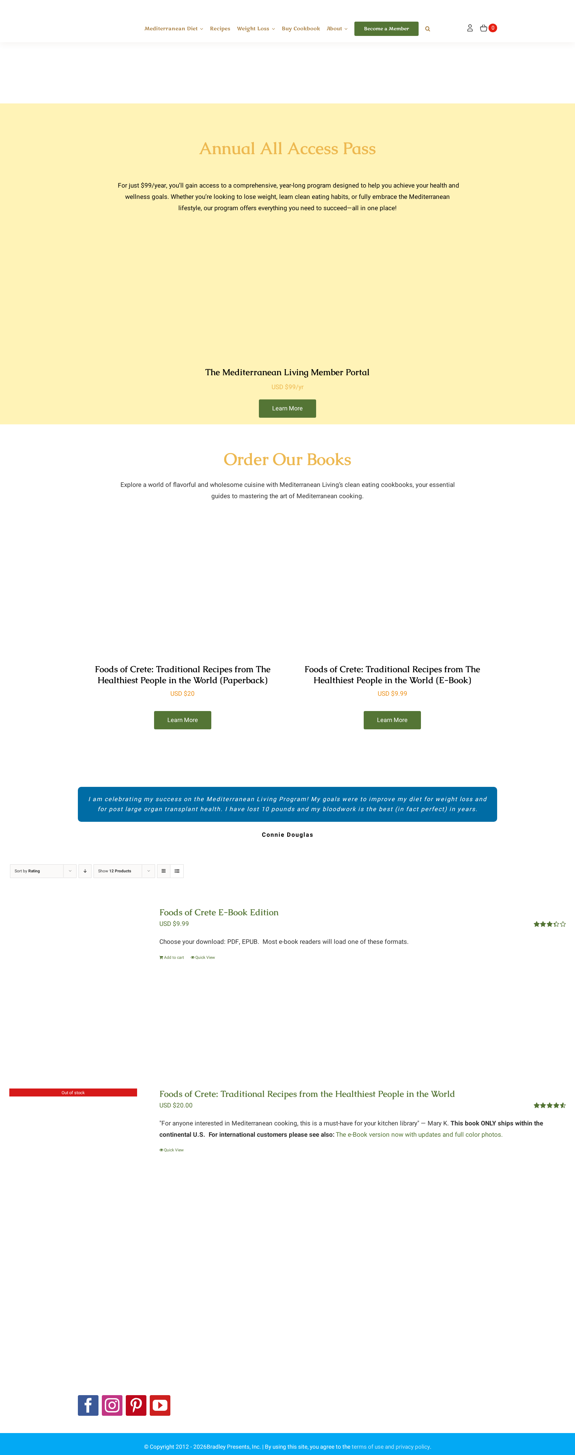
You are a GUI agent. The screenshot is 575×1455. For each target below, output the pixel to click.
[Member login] (470, 28)
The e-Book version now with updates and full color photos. (419, 1134)
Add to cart (174, 957)
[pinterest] (136, 1405)
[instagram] (112, 1405)
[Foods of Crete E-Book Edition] (73, 981)
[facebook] (88, 1405)
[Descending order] (85, 871)
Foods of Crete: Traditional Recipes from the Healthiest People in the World (307, 1093)
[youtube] (160, 1405)
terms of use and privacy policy (391, 1447)
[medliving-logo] (100, 6)
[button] (428, 29)
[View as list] (176, 871)
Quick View (205, 957)
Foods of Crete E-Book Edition (219, 912)
